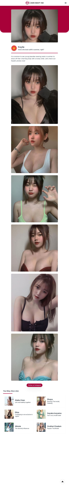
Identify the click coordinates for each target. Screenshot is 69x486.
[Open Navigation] (65, 3)
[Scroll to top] (62, 481)
